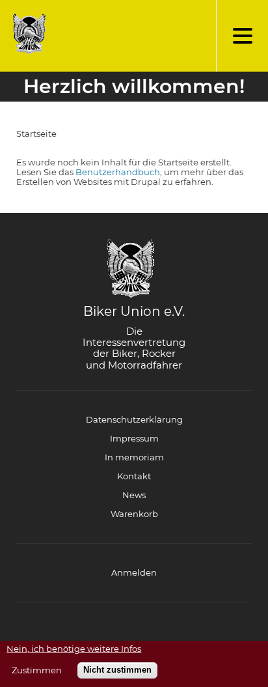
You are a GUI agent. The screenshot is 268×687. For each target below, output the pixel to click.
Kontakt (134, 476)
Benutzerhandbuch (117, 172)
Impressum (134, 438)
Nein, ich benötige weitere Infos (74, 649)
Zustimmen (37, 670)
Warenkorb (134, 514)
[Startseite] (26, 33)
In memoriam (134, 457)
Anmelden (134, 572)
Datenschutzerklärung (134, 419)
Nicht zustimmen (117, 670)
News (134, 495)
